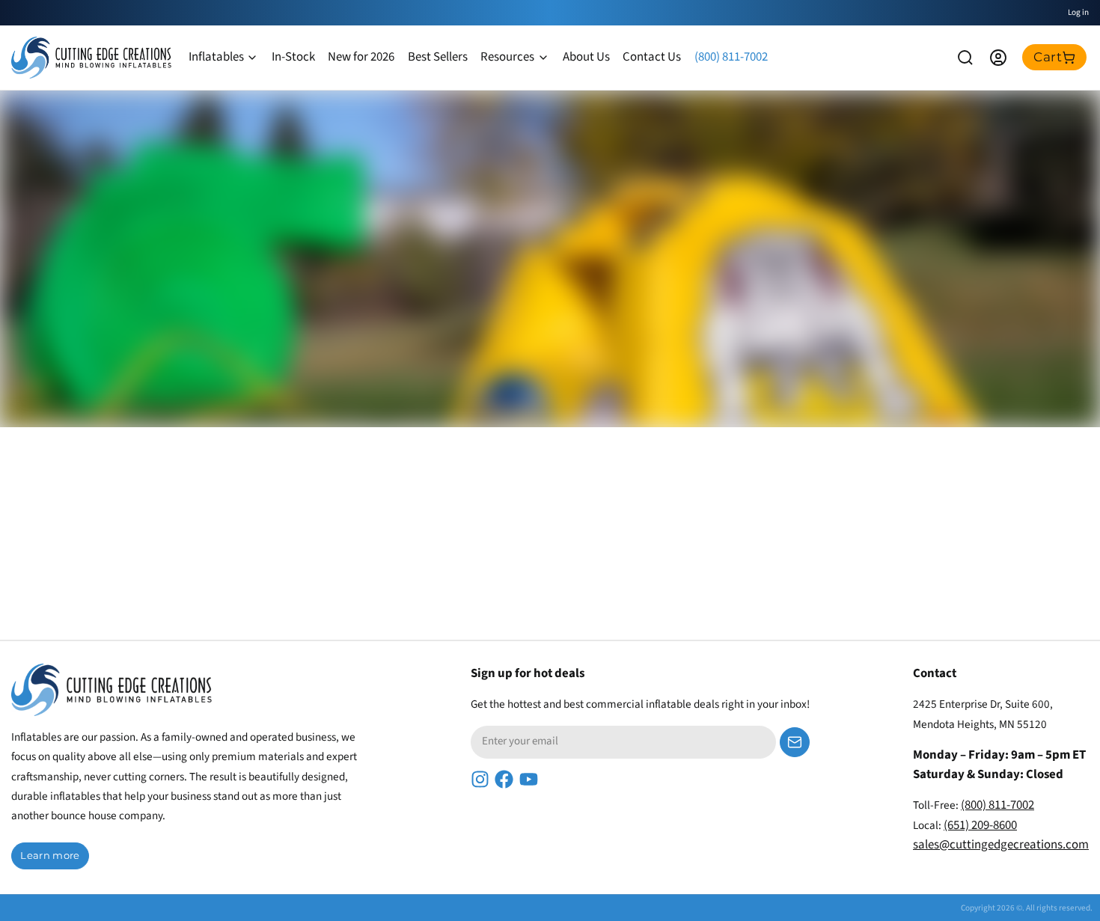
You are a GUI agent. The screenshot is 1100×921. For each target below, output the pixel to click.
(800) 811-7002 (731, 57)
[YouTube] (528, 779)
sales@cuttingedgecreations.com (1001, 845)
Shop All (145, 388)
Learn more (49, 855)
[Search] (965, 58)
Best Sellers (438, 57)
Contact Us (652, 57)
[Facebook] (504, 779)
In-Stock (293, 57)
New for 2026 (361, 57)
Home (57, 388)
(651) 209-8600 (980, 825)
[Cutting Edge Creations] (91, 58)
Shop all (1044, 537)
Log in (1078, 12)
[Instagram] (480, 779)
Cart (1047, 56)
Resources (507, 57)
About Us (586, 57)
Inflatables (216, 57)
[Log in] (998, 58)
